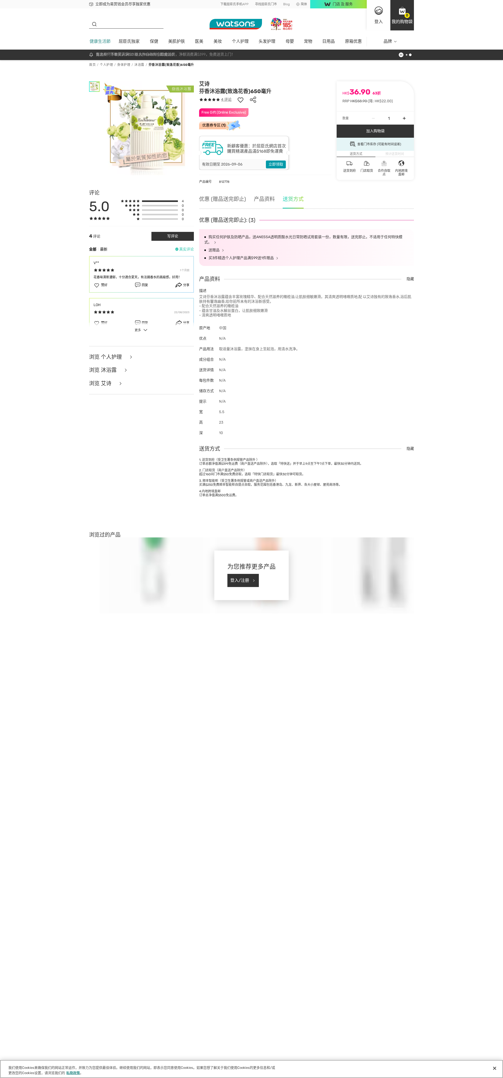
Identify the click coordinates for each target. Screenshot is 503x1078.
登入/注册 (239, 580)
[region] (251, 1069)
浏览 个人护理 (106, 357)
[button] (402, 15)
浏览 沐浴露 (103, 370)
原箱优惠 (353, 41)
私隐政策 (73, 1073)
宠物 (308, 41)
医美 (199, 41)
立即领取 (276, 164)
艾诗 (204, 84)
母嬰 (290, 41)
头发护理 (267, 41)
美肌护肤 (176, 41)
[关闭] (494, 1068)
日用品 (328, 41)
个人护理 (240, 41)
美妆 (218, 41)
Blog (286, 4)
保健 (154, 41)
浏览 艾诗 (101, 383)
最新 (103, 249)
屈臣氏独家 (129, 41)
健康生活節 (100, 41)
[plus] (404, 118)
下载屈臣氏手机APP (234, 4)
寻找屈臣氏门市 (266, 4)
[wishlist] (240, 100)
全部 (92, 249)
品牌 (388, 41)
